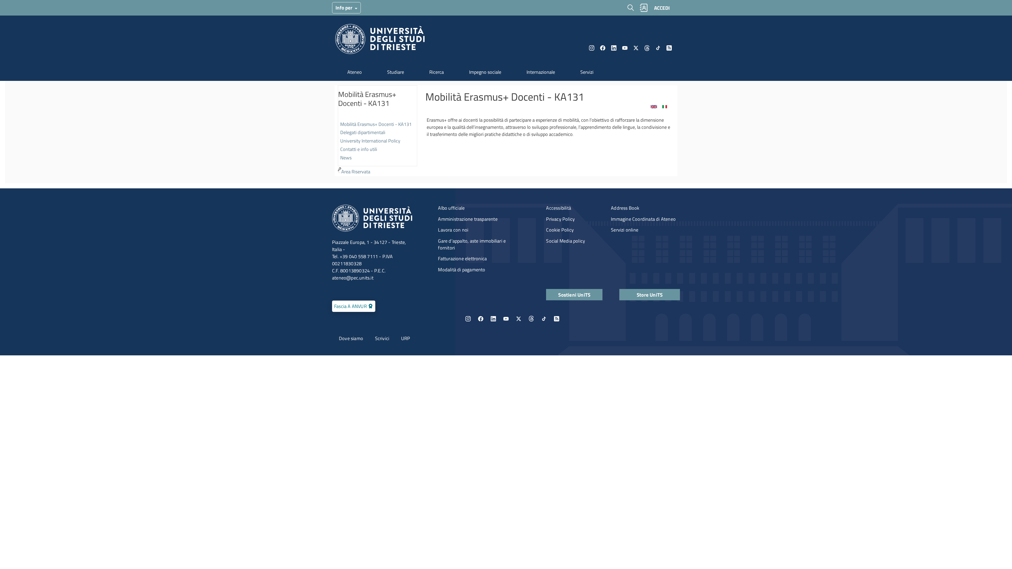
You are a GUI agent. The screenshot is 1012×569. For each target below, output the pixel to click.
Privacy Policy (560, 219)
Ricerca (436, 72)
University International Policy (370, 140)
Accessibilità (558, 208)
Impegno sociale (485, 72)
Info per (344, 7)
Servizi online (624, 229)
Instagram (591, 48)
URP (405, 338)
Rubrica (643, 7)
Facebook (602, 48)
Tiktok (658, 48)
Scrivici (382, 338)
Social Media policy (565, 240)
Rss (669, 48)
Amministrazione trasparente (467, 219)
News (346, 157)
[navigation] (377, 130)
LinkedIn (613, 48)
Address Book (625, 208)
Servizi (586, 72)
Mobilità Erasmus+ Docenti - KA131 (376, 124)
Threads (647, 48)
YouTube (624, 48)
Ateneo (354, 72)
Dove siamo (351, 338)
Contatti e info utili (358, 149)
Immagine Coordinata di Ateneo (643, 219)
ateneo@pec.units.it (352, 277)
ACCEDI (662, 8)
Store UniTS (650, 294)
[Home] (380, 40)
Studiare (395, 72)
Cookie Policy (560, 229)
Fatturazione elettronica (462, 258)
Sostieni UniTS (574, 294)
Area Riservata (355, 171)
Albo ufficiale (451, 208)
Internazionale (541, 72)
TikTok (544, 318)
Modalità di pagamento (461, 269)
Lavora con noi (453, 229)
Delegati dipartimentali (362, 132)
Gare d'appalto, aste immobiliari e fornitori (472, 244)
